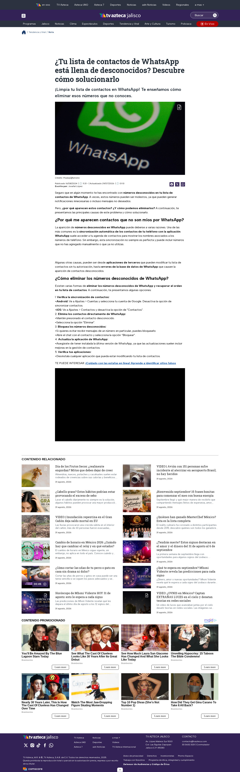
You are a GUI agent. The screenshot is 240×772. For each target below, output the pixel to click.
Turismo (170, 23)
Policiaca (186, 23)
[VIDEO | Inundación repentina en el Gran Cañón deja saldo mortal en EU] (36, 526)
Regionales (182, 4)
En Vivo (209, 23)
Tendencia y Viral (129, 23)
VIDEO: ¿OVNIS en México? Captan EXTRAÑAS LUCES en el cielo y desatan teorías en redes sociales (185, 596)
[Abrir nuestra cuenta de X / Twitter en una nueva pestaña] (26, 745)
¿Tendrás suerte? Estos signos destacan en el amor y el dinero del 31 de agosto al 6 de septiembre (186, 546)
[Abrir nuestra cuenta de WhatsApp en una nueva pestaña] (51, 745)
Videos (166, 4)
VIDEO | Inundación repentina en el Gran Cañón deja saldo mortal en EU (83, 519)
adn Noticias (149, 4)
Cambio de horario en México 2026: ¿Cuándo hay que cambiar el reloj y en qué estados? (85, 544)
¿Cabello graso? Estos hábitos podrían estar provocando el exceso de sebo (85, 493)
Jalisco (45, 23)
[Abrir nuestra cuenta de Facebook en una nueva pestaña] (45, 745)
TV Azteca (62, 4)
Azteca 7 (99, 4)
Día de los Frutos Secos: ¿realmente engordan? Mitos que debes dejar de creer (84, 468)
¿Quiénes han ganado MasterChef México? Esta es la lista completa (186, 519)
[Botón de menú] (23, 16)
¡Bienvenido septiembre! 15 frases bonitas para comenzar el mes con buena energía (185, 493)
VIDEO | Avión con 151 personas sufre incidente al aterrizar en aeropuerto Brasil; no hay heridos (186, 470)
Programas (29, 23)
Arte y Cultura (152, 23)
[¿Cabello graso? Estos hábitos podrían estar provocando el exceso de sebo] (36, 501)
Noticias (131, 4)
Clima (73, 23)
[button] (120, 770)
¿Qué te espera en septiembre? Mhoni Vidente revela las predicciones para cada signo (186, 571)
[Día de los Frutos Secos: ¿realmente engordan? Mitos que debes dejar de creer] (36, 475)
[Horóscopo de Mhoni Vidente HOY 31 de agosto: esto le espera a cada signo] (36, 602)
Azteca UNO (81, 4)
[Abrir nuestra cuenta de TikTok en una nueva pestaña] (38, 745)
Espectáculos (90, 23)
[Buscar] (215, 15)
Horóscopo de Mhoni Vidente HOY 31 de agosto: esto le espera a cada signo (83, 595)
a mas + (199, 4)
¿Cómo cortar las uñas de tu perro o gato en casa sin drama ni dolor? (85, 569)
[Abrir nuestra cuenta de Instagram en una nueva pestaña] (32, 745)
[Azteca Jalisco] (120, 15)
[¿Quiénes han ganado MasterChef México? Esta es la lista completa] (137, 526)
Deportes (115, 4)
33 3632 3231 (188, 744)
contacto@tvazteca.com (194, 741)
